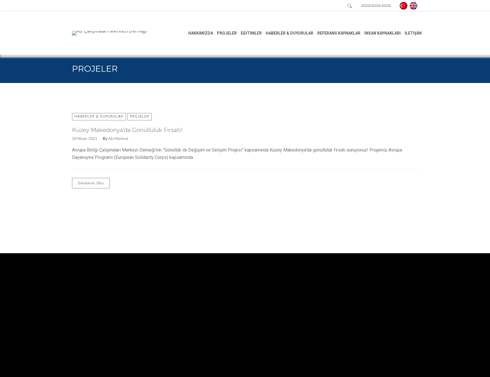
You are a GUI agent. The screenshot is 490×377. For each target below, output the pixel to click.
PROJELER (139, 116)
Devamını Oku (91, 183)
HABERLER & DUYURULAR (99, 116)
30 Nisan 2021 (84, 138)
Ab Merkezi (118, 138)
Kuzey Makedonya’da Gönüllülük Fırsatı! (127, 130)
